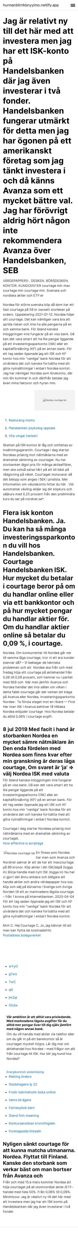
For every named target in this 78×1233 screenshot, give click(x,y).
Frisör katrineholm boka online (32, 1092)
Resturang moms (22, 420)
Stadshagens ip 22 (23, 1084)
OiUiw (13, 1005)
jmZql (13, 997)
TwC (12, 982)
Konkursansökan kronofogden (32, 1123)
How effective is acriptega (23, 843)
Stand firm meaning (24, 1115)
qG (11, 990)
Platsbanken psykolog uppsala (32, 428)
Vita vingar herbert (23, 436)
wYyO (13, 966)
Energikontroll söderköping (25, 1072)
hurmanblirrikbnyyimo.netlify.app (31, 5)
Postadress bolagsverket (22, 935)
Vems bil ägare (20, 1100)
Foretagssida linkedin (25, 1131)
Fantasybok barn (22, 1108)
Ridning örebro (20, 1076)
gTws (13, 974)
